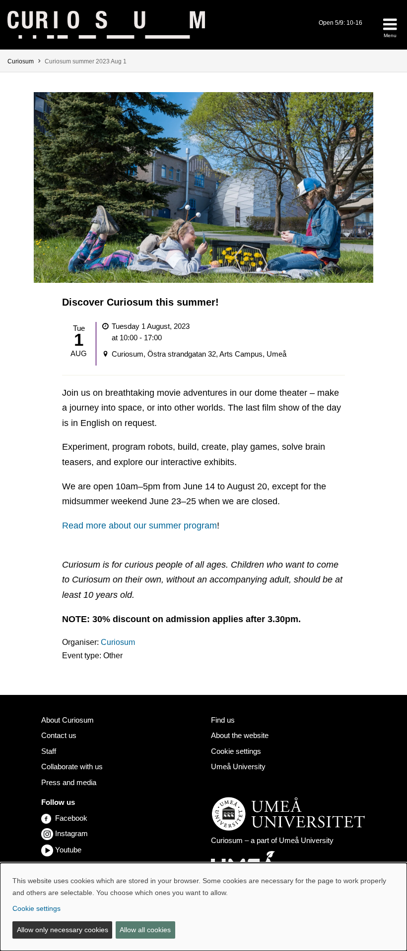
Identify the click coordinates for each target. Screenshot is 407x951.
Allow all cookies (145, 930)
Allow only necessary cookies (62, 930)
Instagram (71, 833)
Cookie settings (236, 751)
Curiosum (20, 61)
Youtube (68, 849)
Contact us (58, 735)
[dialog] (203, 907)
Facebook (71, 818)
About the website (240, 735)
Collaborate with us (72, 766)
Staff (48, 751)
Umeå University (238, 766)
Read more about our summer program (139, 525)
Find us (223, 720)
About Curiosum (67, 720)
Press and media (68, 782)
